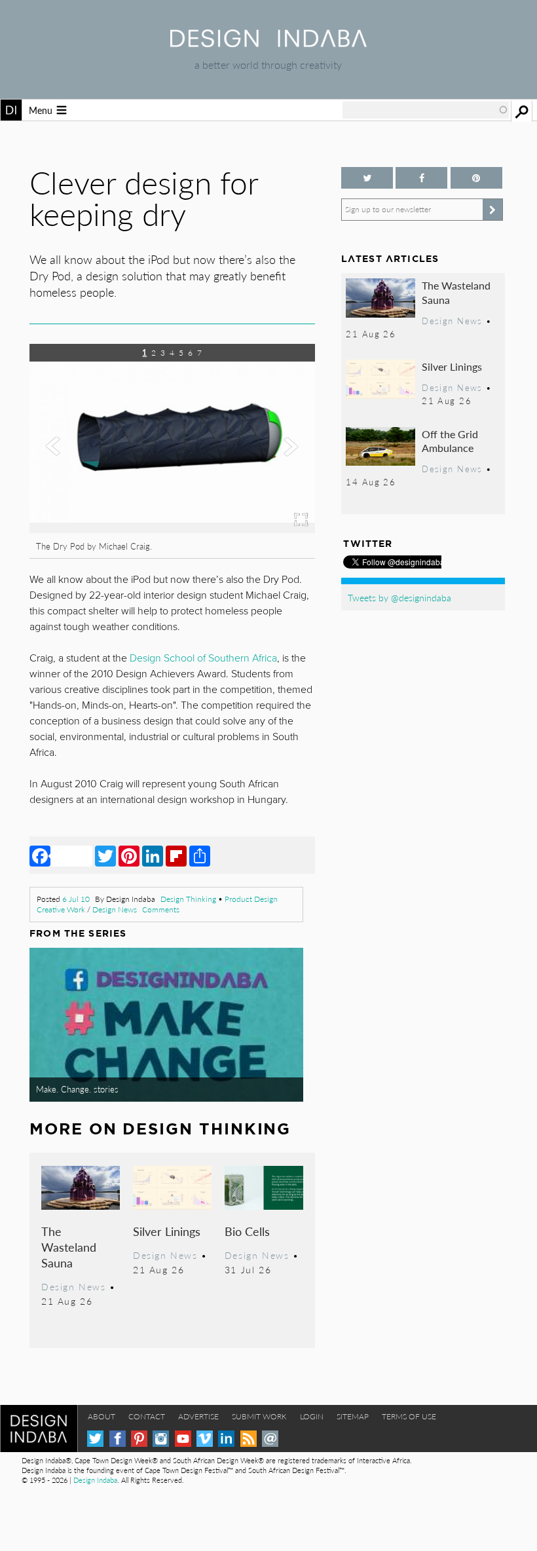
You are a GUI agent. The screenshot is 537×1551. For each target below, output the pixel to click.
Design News (114, 909)
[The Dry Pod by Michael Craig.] (172, 528)
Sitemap (353, 1416)
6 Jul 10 (76, 899)
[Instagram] (161, 1438)
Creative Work (61, 909)
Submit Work (259, 1416)
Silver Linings (166, 1231)
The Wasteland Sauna (68, 1247)
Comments (160, 909)
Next (272, 470)
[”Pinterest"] (476, 178)
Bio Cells (247, 1231)
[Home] (268, 42)
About (101, 1416)
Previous (72, 470)
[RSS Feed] (248, 1438)
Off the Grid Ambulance (450, 441)
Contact (146, 1416)
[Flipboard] (176, 855)
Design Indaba (95, 1480)
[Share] (199, 855)
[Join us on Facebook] (421, 178)
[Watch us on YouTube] (183, 1438)
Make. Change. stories (77, 1089)
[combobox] (426, 110)
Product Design (251, 899)
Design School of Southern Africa (203, 658)
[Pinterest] (129, 855)
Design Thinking (188, 899)
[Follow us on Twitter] (367, 178)
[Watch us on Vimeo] (204, 1438)
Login (312, 1416)
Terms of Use (409, 1416)
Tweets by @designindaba (399, 597)
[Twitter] (105, 855)
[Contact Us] (270, 1438)
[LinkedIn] (152, 855)
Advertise (198, 1416)
